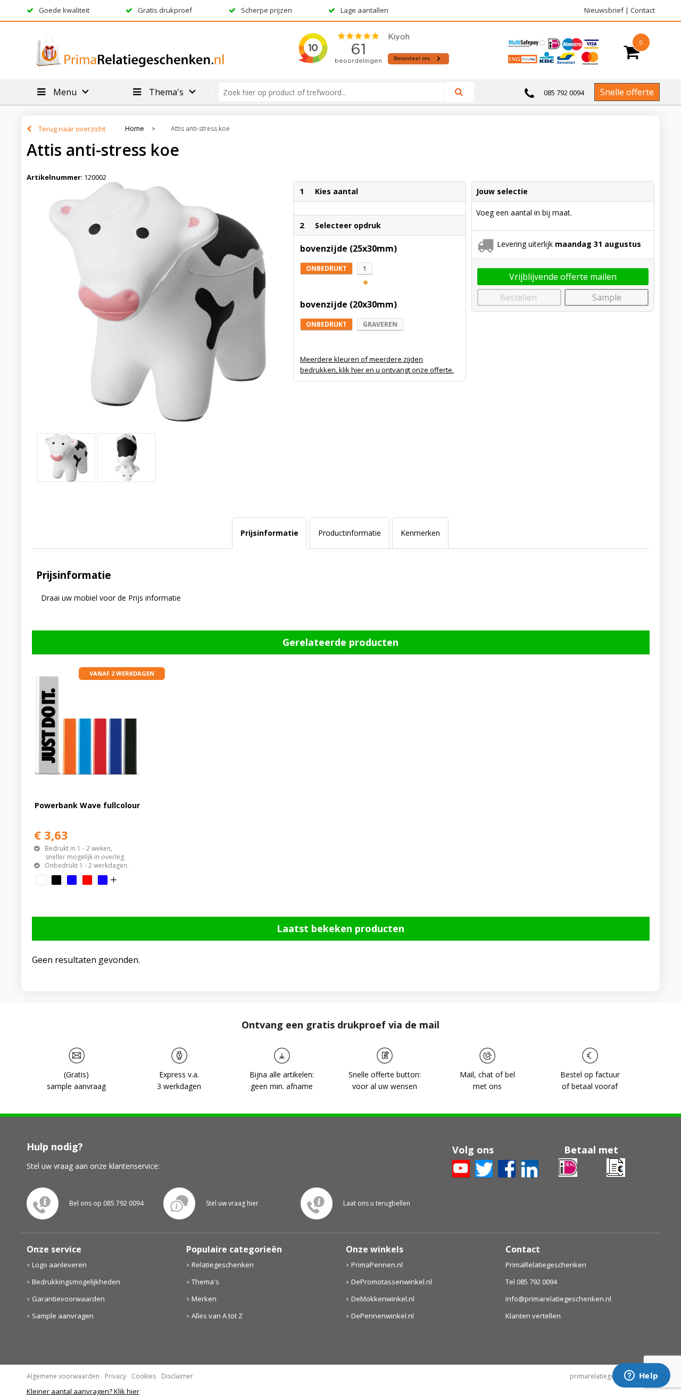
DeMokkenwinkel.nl (382, 1298)
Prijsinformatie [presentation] (269, 533)
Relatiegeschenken (223, 1264)
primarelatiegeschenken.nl (610, 1376)
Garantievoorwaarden (68, 1298)
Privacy (115, 1376)
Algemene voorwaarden (63, 1376)
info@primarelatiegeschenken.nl (558, 1298)
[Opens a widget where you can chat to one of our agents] (641, 1376)
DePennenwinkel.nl (382, 1316)
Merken (204, 1298)
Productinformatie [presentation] (349, 533)
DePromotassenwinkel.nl (391, 1281)
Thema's (205, 1281)
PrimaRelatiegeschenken (545, 1264)
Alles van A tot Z (217, 1316)
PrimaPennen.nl (377, 1264)
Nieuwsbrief (604, 10)
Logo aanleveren (59, 1264)
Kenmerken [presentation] (420, 533)
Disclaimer (177, 1376)
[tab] (269, 533)
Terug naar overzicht (71, 129)
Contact (642, 10)
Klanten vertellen (533, 1316)
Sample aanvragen (63, 1316)
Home (134, 128)
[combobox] (336, 92)
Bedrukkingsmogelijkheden (76, 1281)
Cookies (143, 1376)
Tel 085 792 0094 (531, 1281)
